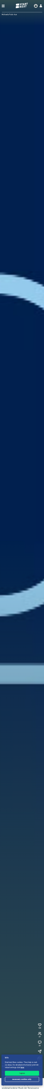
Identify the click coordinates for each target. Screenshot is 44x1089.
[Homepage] (22, 5)
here (22, 1068)
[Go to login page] (40, 6)
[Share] (40, 1051)
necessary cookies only (22, 1079)
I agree (22, 1073)
